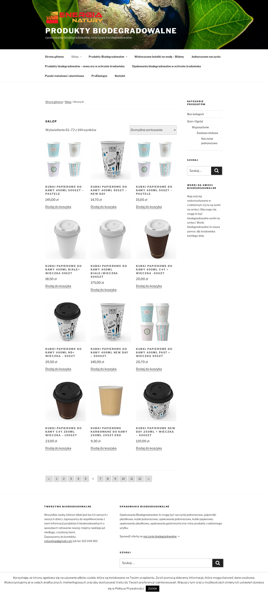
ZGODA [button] (152, 588)
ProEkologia (99, 75)
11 (131, 478)
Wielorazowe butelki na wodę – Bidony (159, 56)
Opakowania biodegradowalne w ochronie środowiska (166, 66)
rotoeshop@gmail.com (58, 541)
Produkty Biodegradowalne (111, 30)
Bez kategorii (195, 114)
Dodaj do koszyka (58, 207)
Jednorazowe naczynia (206, 56)
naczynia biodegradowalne (160, 536)
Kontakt (120, 75)
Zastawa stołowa (207, 133)
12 (140, 478)
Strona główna (54, 56)
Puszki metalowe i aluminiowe (64, 75)
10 (123, 478)
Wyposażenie (200, 127)
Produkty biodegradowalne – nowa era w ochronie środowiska (85, 66)
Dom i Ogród (195, 121)
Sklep (74, 56)
